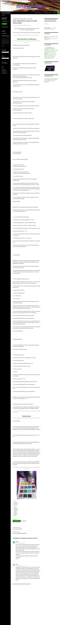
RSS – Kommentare (5, 63)
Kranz (55, 53)
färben (57, 49)
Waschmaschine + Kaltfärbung (26, 39)
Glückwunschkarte (50, 50)
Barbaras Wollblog (6, 12)
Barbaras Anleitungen (47, 12)
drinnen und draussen (52, 49)
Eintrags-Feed (4, 70)
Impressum (54, 12)
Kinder (54, 53)
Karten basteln (50, 53)
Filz (55, 49)
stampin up (46, 57)
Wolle (49, 58)
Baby (45, 48)
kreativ (45, 54)
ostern (45, 55)
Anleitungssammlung (38, 12)
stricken (52, 57)
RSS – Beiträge (4, 62)
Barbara (21, 25)
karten (46, 53)
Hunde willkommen (53, 52)
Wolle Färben (26, 416)
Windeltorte (46, 58)
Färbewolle (25, 18)
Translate (53, 28)
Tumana (17, 541)
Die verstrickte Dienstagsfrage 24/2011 (20, 532)
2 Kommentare (27, 25)
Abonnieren (4, 23)
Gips (45, 51)
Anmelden (3, 69)
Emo (18, 18)
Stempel (50, 57)
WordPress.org (4, 73)
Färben (21, 18)
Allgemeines (15, 18)
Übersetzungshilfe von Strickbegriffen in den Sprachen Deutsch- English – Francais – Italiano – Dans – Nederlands (51, 80)
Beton (53, 48)
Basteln (49, 48)
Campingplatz (46, 49)
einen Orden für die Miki (17, 528)
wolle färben (51, 58)
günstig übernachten (47, 52)
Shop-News (30, 18)
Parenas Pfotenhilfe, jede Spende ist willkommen (50, 39)
